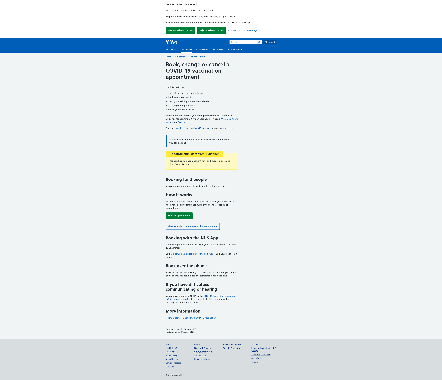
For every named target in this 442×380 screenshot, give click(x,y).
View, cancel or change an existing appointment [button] (193, 226)
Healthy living (202, 49)
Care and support (235, 49)
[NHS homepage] (171, 42)
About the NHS (200, 355)
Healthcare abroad (202, 359)
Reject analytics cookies (211, 30)
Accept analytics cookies (180, 30)
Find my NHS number (203, 348)
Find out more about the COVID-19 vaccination (192, 318)
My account (270, 42)
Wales (224, 119)
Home (168, 57)
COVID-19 (170, 366)
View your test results (203, 352)
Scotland (182, 122)
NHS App (198, 344)
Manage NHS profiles (232, 344)
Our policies (256, 358)
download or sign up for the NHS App (193, 254)
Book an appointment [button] (179, 215)
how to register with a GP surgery (192, 128)
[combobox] (243, 42)
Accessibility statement (260, 354)
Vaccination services (198, 57)
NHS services (180, 57)
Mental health (218, 49)
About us (255, 344)
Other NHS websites (231, 348)
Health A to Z (171, 49)
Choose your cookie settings (242, 30)
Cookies (254, 362)
